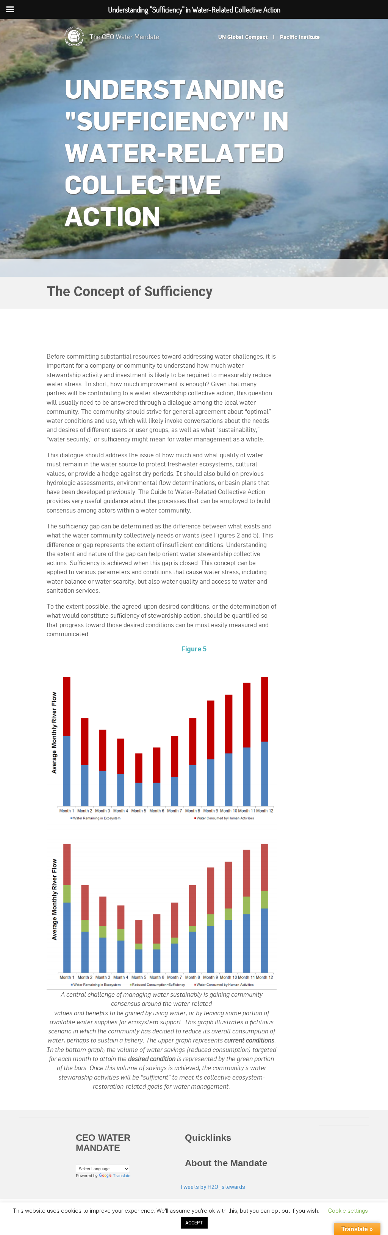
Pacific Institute (300, 37)
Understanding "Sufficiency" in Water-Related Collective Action (176, 152)
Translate (121, 1175)
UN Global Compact (243, 37)
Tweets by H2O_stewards (212, 1187)
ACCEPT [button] (194, 1223)
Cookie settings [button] (348, 1210)
